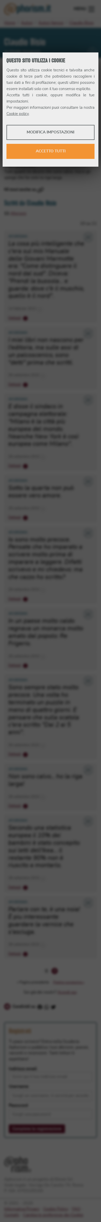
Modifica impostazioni (50, 132)
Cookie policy (17, 114)
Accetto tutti (51, 151)
